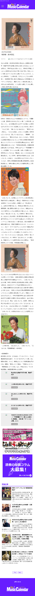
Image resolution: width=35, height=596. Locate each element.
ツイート (3, 59)
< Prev (14, 572)
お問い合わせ (17, 581)
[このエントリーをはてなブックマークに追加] (20, 59)
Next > (20, 572)
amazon (15, 377)
